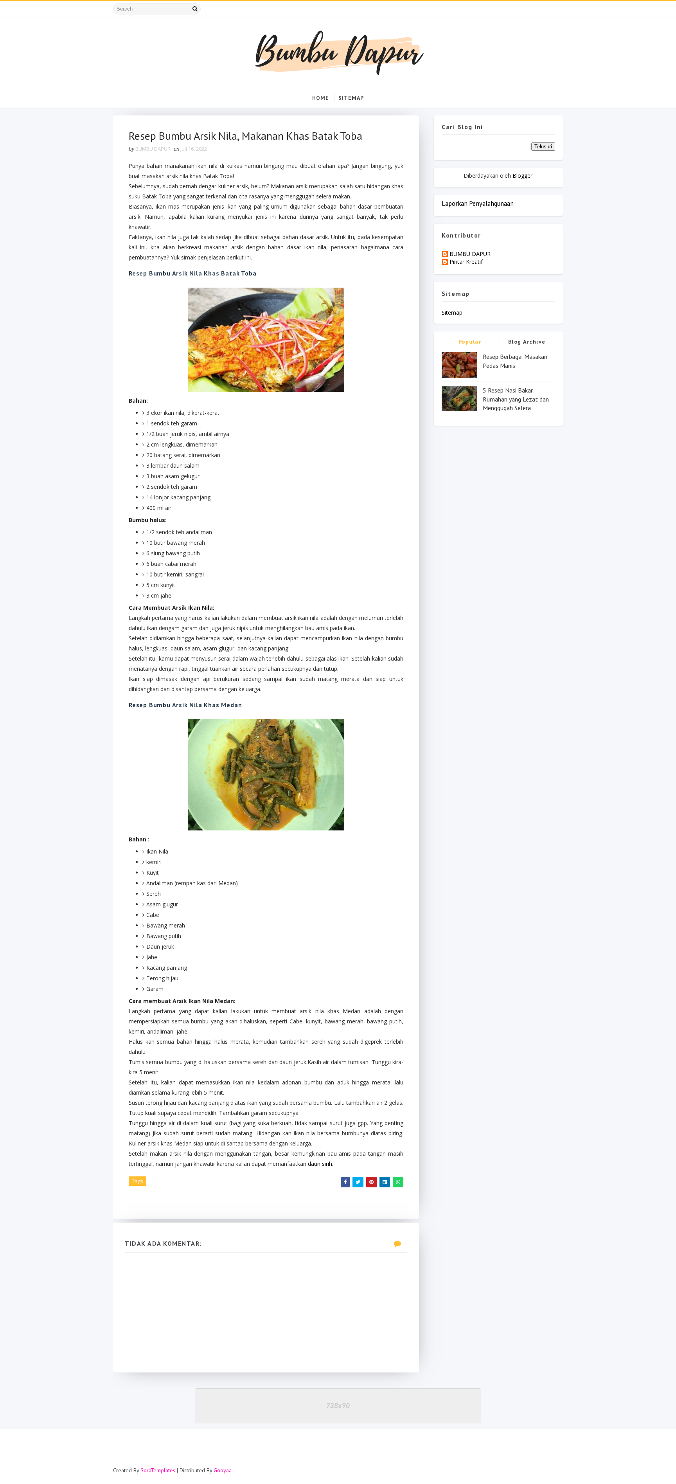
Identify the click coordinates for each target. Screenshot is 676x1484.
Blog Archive (527, 341)
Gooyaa (223, 1470)
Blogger (522, 175)
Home (320, 97)
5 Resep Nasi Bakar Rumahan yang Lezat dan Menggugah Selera (516, 399)
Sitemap (351, 97)
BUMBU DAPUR (470, 254)
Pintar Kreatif (466, 262)
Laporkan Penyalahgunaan (478, 203)
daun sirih (320, 1163)
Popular (470, 341)
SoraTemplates (157, 1470)
